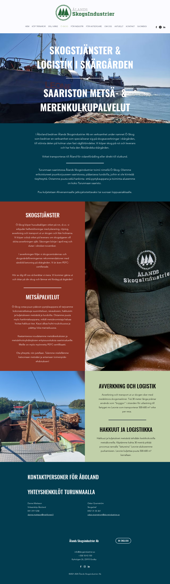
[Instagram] (160, 27)
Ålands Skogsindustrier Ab (84, 541)
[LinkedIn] (164, 27)
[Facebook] (156, 27)
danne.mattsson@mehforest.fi (41, 514)
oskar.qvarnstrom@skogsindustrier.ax (104, 514)
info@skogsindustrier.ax (85, 552)
